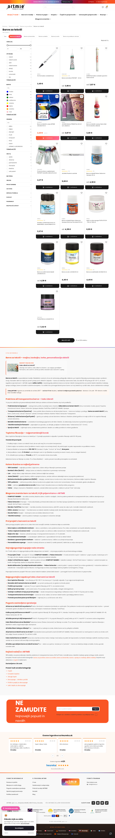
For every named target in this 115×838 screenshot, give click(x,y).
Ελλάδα (102, 831)
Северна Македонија (61, 834)
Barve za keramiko (29, 36)
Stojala (54, 15)
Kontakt (35, 791)
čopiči (16, 660)
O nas (34, 782)
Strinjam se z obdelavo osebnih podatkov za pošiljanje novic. (75, 715)
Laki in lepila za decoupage (17, 685)
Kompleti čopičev (13, 674)
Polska (38, 831)
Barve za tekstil (15, 36)
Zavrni (6, 833)
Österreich (49, 831)
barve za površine (39, 657)
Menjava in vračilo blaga (13, 785)
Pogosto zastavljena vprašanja (15, 788)
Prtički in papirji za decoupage (18, 682)
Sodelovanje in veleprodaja (41, 785)
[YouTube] (102, 803)
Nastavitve (31, 833)
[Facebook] (93, 803)
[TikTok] (107, 803)
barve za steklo (51, 657)
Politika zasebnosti (12, 794)
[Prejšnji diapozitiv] (64, 59)
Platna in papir (42, 15)
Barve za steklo (43, 36)
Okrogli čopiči (12, 677)
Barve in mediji (27, 15)
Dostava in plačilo (11, 782)
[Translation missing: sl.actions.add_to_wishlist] (57, 48)
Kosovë (74, 834)
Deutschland (61, 831)
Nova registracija (102, 2)
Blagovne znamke (42, 19)
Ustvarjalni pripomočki (88, 15)
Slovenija (83, 831)
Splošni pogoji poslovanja (14, 791)
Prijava (92, 2)
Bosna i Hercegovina (44, 834)
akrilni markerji (91, 657)
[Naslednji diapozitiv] (80, 59)
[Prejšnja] (52, 755)
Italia (93, 831)
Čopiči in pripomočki (68, 15)
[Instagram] (98, 803)
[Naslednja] (62, 755)
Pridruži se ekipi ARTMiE (40, 788)
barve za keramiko (63, 657)
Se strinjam (19, 828)
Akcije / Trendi (12, 15)
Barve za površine (26, 26)
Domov (5, 26)
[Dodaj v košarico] (47, 91)
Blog (34, 794)
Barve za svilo (55, 36)
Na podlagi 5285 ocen (57, 769)
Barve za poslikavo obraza (71, 36)
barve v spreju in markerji (78, 657)
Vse (5, 36)
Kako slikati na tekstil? (27, 365)
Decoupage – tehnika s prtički (18, 679)
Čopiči (10, 671)
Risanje (103, 15)
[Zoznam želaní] (103, 7)
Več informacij (25, 823)
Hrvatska (72, 831)
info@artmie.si (93, 784)
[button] (105, 40)
